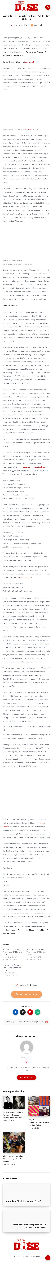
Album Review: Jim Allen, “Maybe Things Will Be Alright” (13, 1159)
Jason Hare (25, 1057)
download (29, 62)
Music (34, 985)
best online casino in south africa (31, 467)
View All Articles (26, 1077)
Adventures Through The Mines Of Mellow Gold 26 (12, 952)
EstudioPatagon (35, 1256)
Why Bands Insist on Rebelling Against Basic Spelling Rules (38, 1122)
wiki (35, 192)
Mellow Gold (25, 985)
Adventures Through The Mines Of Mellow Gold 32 (36, 952)
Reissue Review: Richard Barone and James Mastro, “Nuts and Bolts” (13, 1115)
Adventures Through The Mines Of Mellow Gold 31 (12, 968)
